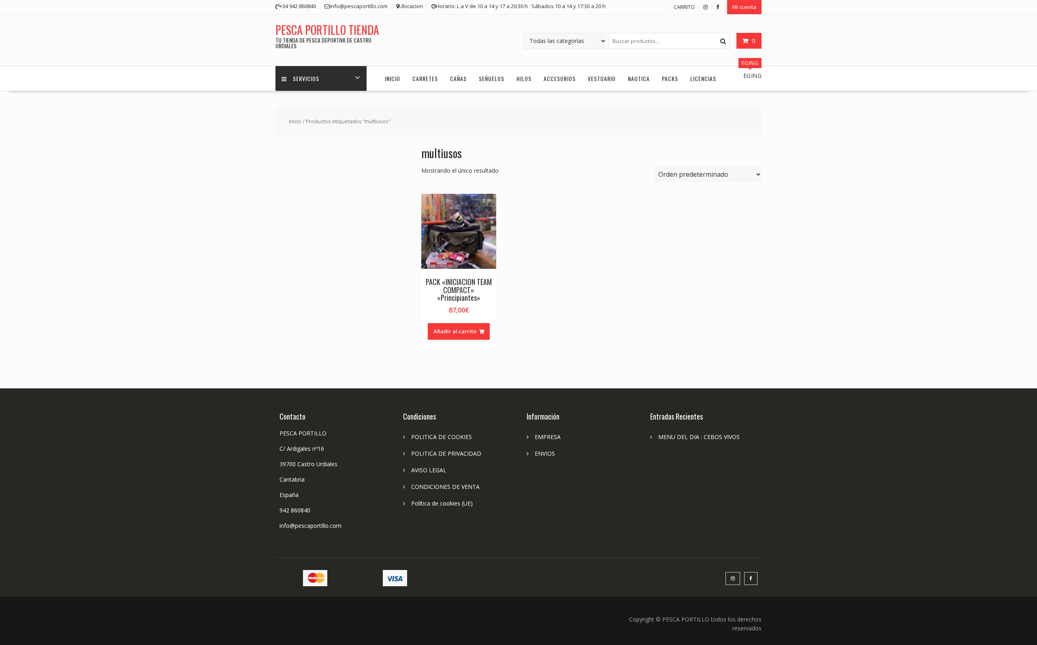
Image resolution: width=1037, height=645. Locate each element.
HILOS (523, 78)
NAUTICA (639, 78)
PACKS (670, 78)
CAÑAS (458, 78)
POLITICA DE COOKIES (441, 437)
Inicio (295, 121)
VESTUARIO (602, 78)
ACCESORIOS (560, 78)
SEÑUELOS (491, 78)
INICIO (392, 78)
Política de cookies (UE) (442, 503)
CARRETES (425, 78)
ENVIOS (545, 453)
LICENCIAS (703, 78)
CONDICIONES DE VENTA (445, 487)
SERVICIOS (306, 78)
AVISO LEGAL (428, 470)
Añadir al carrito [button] (454, 331)
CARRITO (684, 7)
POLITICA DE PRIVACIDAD (446, 453)
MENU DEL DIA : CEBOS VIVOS (699, 437)
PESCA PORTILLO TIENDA (327, 29)
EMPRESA (548, 437)
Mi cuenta (744, 7)
